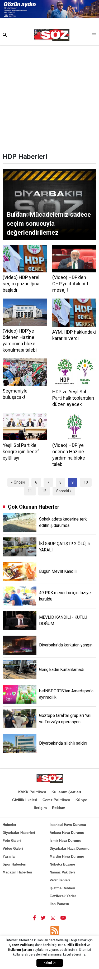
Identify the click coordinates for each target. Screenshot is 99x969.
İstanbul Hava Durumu (68, 825)
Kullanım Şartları (66, 792)
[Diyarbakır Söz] (51, 35)
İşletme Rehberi (62, 888)
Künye (81, 800)
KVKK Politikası (32, 792)
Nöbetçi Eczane (62, 864)
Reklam (58, 808)
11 (30, 491)
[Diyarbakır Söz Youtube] (63, 918)
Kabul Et (49, 963)
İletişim (40, 808)
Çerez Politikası (56, 800)
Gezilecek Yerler (63, 896)
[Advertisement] (49, 97)
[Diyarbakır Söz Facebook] (34, 918)
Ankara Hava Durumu (67, 833)
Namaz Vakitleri (62, 872)
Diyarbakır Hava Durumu (69, 848)
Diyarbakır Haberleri (19, 833)
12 (44, 491)
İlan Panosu (59, 904)
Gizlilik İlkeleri (24, 800)
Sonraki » (64, 491)
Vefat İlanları (60, 880)
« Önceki (18, 482)
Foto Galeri (12, 841)
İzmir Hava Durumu (65, 841)
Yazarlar (9, 856)
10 (86, 482)
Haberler (9, 825)
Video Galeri (13, 848)
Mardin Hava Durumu (67, 856)
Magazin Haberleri (17, 872)
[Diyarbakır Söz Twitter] (43, 918)
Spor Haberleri (14, 864)
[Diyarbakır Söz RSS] (54, 930)
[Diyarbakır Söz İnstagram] (53, 918)
